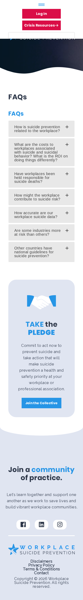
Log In (41, 13)
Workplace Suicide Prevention (41, 580)
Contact (41, 573)
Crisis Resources (39, 25)
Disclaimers (41, 561)
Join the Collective (41, 403)
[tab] (41, 129)
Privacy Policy (41, 565)
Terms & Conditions (41, 569)
